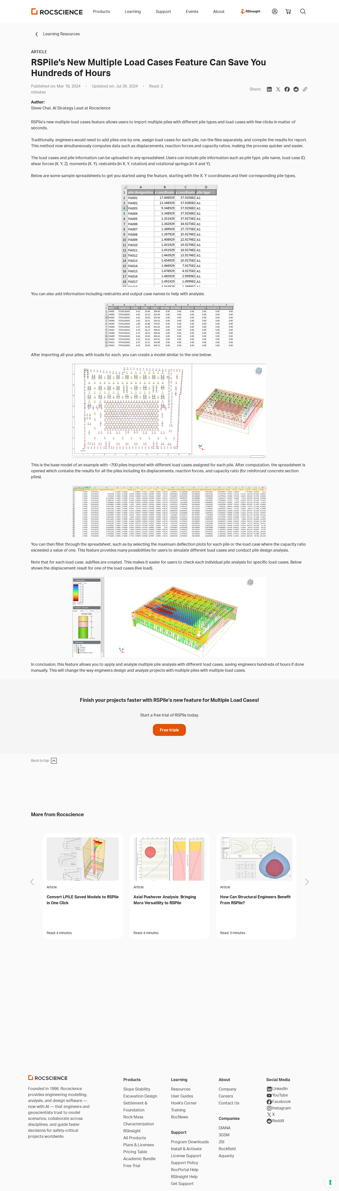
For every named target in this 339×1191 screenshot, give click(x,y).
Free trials (169, 729)
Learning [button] (133, 11)
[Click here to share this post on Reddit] (296, 89)
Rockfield (227, 1148)
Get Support (182, 1183)
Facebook (281, 1101)
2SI (221, 1141)
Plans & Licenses (138, 1144)
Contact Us (229, 1102)
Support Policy (184, 1162)
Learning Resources (61, 33)
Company (227, 1089)
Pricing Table (135, 1151)
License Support (186, 1155)
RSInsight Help (184, 1176)
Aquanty (226, 1155)
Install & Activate (186, 1148)
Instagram (281, 1107)
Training (178, 1109)
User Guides (182, 1096)
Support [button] (163, 11)
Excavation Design (140, 1096)
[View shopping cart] (288, 11)
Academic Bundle (139, 1158)
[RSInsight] (251, 11)
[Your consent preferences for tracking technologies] (330, 1182)
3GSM (224, 1134)
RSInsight (132, 1130)
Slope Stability (136, 1089)
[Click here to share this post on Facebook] (287, 89)
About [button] (219, 11)
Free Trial (131, 1165)
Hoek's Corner (184, 1102)
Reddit (278, 1120)
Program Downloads (190, 1141)
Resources (180, 1089)
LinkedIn (280, 1088)
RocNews (179, 1116)
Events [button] (192, 11)
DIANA (225, 1127)
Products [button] (101, 11)
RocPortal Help (185, 1169)
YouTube (280, 1095)
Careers (226, 1096)
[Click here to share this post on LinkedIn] (269, 89)
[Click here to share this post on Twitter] (278, 89)
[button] (274, 10)
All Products (134, 1137)
